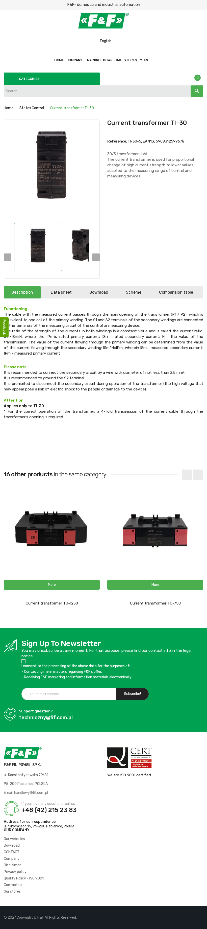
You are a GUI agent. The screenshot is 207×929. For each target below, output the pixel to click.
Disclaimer (12, 865)
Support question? (36, 711)
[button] (52, 585)
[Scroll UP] (200, 922)
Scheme (133, 292)
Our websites (14, 839)
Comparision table (176, 292)
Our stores (12, 891)
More (144, 60)
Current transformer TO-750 (155, 603)
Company (11, 858)
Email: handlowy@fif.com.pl (26, 793)
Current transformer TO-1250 (52, 603)
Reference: (117, 141)
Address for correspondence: (30, 822)
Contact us (13, 885)
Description (22, 292)
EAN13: (149, 141)
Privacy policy (15, 872)
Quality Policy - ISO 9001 (24, 878)
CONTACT (11, 852)
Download (98, 292)
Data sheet (61, 292)
